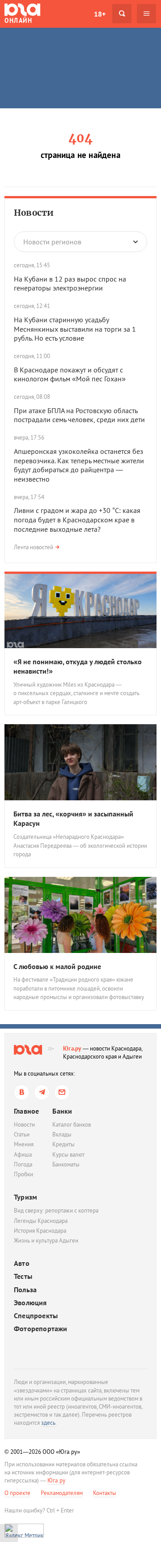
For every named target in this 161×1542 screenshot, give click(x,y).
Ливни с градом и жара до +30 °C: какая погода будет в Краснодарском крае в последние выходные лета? (77, 520)
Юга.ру (72, 1048)
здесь (48, 1423)
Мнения (24, 1144)
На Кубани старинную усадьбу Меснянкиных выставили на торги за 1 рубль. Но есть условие (75, 329)
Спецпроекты (36, 1315)
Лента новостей (33, 547)
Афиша (23, 1154)
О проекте (17, 1493)
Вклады (62, 1134)
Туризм (25, 1196)
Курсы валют (68, 1154)
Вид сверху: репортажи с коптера (56, 1210)
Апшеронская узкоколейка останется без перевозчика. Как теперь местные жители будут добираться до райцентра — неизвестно (79, 465)
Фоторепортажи (41, 1328)
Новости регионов (52, 241)
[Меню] (146, 14)
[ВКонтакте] (22, 1092)
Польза (25, 1290)
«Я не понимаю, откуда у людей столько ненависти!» (77, 666)
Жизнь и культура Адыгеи (46, 1240)
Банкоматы (66, 1164)
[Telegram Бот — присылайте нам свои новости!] (62, 1092)
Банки (62, 1110)
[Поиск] (122, 14)
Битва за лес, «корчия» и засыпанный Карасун (73, 818)
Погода (23, 1164)
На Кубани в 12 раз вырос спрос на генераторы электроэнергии (70, 283)
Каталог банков (71, 1124)
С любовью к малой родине (57, 966)
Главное (26, 1110)
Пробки (23, 1174)
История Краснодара (40, 1230)
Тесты (23, 1276)
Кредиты (63, 1144)
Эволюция (30, 1303)
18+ (100, 13)
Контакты (104, 1493)
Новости (34, 212)
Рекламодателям (62, 1493)
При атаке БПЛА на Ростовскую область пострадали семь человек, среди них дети (79, 415)
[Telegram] (42, 1092)
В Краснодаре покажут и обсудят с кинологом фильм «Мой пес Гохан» (70, 374)
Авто (22, 1263)
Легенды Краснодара (41, 1221)
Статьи (22, 1134)
